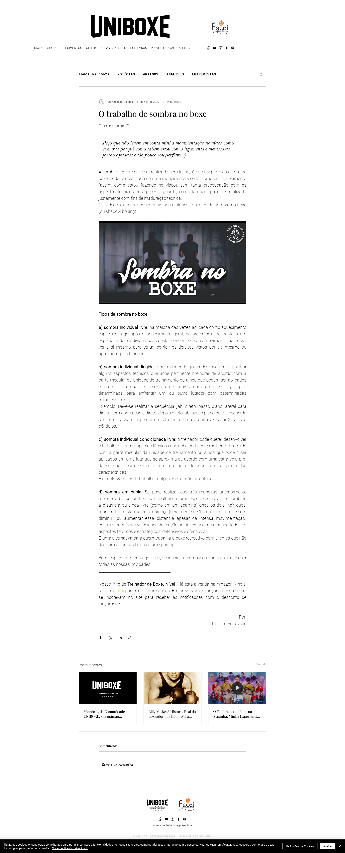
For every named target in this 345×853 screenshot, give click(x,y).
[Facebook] (227, 48)
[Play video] (172, 262)
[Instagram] (221, 48)
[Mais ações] (244, 101)
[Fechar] (340, 846)
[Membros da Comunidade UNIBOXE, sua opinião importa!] (108, 688)
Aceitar (327, 846)
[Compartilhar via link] (130, 638)
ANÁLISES (175, 74)
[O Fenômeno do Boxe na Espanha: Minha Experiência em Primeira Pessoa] (237, 688)
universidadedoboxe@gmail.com (173, 825)
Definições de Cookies (300, 846)
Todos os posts (94, 74)
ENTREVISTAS (204, 74)
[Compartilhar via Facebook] (100, 638)
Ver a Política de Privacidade (70, 848)
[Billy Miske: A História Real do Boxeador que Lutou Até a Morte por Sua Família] (172, 688)
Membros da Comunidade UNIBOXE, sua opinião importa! (104, 714)
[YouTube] (215, 48)
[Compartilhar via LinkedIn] (120, 638)
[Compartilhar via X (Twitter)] (110, 638)
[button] (261, 74)
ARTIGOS (150, 74)
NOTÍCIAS (126, 74)
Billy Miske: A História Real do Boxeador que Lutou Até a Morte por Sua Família (172, 714)
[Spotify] (233, 48)
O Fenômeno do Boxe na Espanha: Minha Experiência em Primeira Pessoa (236, 714)
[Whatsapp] (209, 48)
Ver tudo (261, 664)
